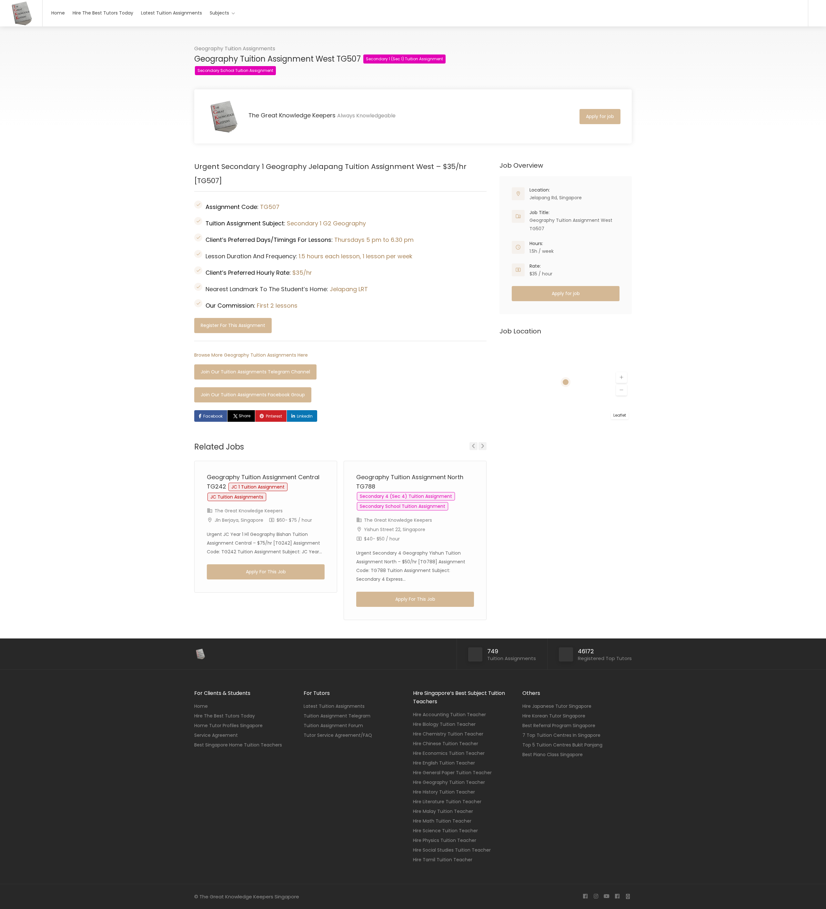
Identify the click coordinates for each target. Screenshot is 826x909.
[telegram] (628, 897)
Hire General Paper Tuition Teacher (452, 772)
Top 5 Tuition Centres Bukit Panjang (562, 745)
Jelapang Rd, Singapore (555, 197)
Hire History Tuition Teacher (444, 792)
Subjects (219, 13)
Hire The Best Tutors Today (103, 13)
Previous (473, 446)
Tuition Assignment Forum (333, 725)
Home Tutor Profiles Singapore (228, 725)
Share (244, 416)
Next (482, 446)
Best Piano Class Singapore (552, 754)
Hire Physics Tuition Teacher (444, 840)
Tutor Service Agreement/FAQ (338, 735)
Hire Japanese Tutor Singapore (556, 706)
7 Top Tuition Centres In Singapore (561, 735)
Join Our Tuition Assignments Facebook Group (253, 394)
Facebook (213, 416)
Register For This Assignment (233, 325)
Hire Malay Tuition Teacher (443, 811)
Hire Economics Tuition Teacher (449, 753)
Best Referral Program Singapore (558, 725)
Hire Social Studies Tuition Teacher (452, 850)
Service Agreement (216, 735)
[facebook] (585, 897)
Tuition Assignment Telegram (337, 716)
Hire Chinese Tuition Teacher (445, 743)
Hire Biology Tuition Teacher (444, 724)
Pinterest (274, 416)
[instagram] (596, 897)
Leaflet (619, 415)
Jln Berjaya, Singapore (239, 520)
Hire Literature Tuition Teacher (447, 801)
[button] (621, 377)
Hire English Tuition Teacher (444, 763)
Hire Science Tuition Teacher (445, 830)
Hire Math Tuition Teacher (442, 821)
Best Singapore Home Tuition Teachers (238, 745)
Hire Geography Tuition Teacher (449, 782)
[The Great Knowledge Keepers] (21, 24)
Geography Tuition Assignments (234, 48)
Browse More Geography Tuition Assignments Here (251, 355)
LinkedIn (305, 416)
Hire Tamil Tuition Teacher (442, 859)
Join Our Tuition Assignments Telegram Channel (255, 372)
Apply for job (600, 116)
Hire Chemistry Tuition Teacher (448, 734)
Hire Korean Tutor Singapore (553, 716)
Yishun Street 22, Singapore (394, 529)
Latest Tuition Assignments (171, 13)
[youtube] (606, 897)
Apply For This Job (266, 571)
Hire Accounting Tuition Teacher (449, 714)
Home (58, 13)
